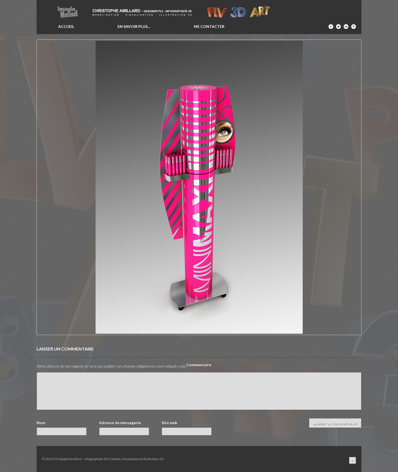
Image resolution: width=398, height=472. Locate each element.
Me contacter (209, 26)
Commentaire (198, 365)
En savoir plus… (134, 26)
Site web (169, 423)
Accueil (66, 26)
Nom (41, 423)
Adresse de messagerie (120, 423)
